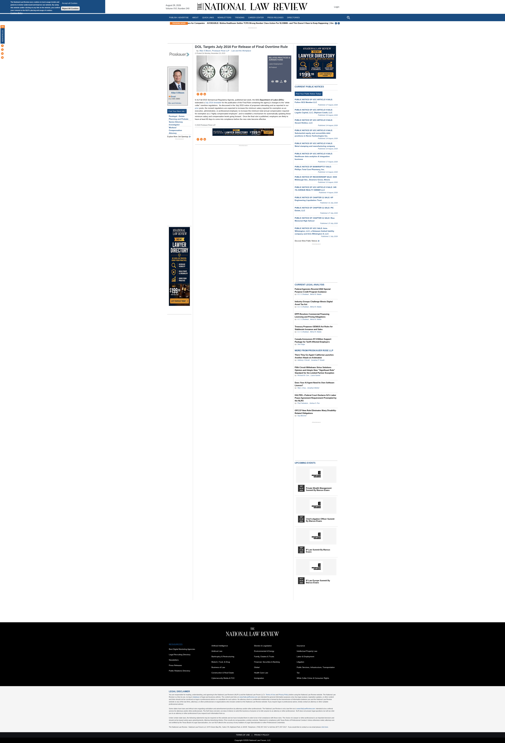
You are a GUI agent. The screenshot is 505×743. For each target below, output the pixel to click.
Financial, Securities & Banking (267, 662)
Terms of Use (270, 695)
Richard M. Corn (303, 375)
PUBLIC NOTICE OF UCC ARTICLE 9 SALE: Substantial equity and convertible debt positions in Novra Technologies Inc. (314, 133)
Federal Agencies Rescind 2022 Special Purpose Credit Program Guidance (312, 290)
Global (256, 667)
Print (273, 81)
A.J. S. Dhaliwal (303, 294)
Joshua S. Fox (314, 403)
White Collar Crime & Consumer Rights (313, 678)
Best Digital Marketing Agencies (182, 649)
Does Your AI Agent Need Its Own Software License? (314, 384)
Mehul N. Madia (315, 294)
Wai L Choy (301, 388)
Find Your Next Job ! (176, 111)
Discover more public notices (306, 241)
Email (173, 97)
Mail (277, 81)
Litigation (300, 662)
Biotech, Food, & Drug (220, 662)
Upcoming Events (305, 463)
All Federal (273, 67)
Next (339, 23)
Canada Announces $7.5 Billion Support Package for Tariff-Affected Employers (313, 340)
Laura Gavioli (315, 375)
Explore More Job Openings (177, 137)
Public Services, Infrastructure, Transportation (316, 667)
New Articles (3, 36)
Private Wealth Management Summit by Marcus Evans (319, 489)
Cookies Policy (17, 13)
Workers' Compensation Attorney (175, 130)
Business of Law (218, 667)
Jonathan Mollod (313, 388)
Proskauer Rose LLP (220, 51)
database (196, 697)
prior (197, 108)
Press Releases (175, 665)
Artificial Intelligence (219, 646)
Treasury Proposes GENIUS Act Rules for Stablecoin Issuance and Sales (314, 327)
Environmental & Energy (264, 651)
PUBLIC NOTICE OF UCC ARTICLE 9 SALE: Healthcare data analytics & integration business (314, 156)
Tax (298, 673)
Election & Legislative (263, 646)
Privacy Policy (284, 695)
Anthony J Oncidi (303, 360)
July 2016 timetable (213, 102)
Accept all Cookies (69, 3)
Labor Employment (275, 64)
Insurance (301, 646)
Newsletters (224, 17)
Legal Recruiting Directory (179, 654)
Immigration (259, 678)
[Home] (252, 7)
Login (336, 7)
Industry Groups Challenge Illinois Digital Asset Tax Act (314, 302)
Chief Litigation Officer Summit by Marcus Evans (320, 520)
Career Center (256, 17)
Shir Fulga (301, 344)
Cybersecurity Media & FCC (223, 678)
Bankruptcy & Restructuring (222, 656)
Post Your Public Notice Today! (308, 94)
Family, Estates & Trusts (264, 656)
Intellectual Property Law (307, 651)
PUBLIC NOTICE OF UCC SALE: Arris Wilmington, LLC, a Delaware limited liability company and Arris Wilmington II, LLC (314, 231)
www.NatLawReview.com (248, 697)
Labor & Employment (305, 656)
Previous (336, 23)
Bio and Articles (174, 103)
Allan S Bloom (177, 93)
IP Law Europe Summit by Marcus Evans (318, 581)
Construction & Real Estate (222, 673)
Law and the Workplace (241, 51)
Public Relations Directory (179, 671)
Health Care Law (261, 673)
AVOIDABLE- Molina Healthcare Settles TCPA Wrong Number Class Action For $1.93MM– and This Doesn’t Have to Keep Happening (250, 23)
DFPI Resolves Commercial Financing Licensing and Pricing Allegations (312, 315)
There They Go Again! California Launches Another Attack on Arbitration (314, 356)
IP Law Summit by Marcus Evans (318, 551)
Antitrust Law (216, 651)
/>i (285, 81)
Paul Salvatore (302, 403)
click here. (325, 727)
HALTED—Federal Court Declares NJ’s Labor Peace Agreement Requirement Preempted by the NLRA (315, 398)
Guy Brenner (302, 416)
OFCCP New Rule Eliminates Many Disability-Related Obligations (315, 411)
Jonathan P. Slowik (317, 360)
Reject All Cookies (70, 8)
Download (282, 81)
